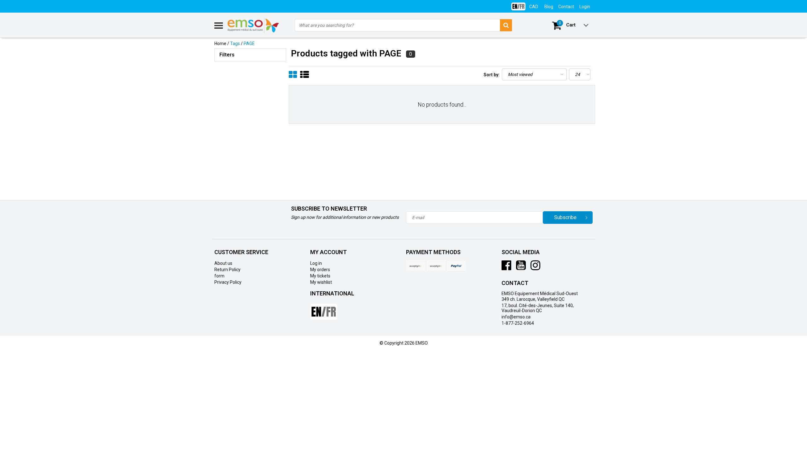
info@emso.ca (516, 316)
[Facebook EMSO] (506, 267)
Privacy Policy (227, 282)
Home (220, 43)
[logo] (254, 25)
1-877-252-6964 (518, 323)
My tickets (320, 275)
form (219, 275)
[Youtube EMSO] (521, 267)
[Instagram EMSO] (535, 267)
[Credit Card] (415, 265)
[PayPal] (436, 265)
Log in (316, 263)
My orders (320, 269)
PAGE (249, 43)
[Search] (506, 25)
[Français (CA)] (518, 4)
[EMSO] (250, 91)
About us (223, 263)
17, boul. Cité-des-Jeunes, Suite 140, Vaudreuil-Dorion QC (538, 308)
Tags (235, 43)
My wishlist (321, 282)
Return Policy (227, 269)
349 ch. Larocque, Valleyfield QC (533, 299)
